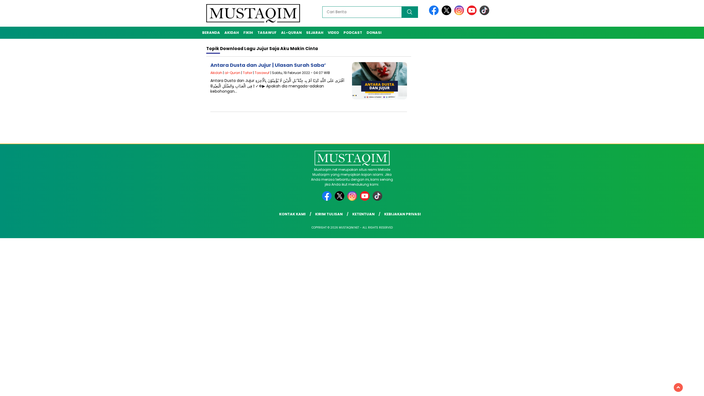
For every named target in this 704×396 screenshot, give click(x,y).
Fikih (248, 32)
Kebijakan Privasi (402, 214)
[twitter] (447, 14)
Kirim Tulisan (329, 214)
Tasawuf (267, 32)
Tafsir (247, 72)
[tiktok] (484, 14)
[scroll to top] (678, 387)
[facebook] (435, 14)
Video (333, 32)
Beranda (211, 32)
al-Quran (291, 32)
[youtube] (473, 14)
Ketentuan (363, 214)
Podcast (352, 32)
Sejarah (314, 32)
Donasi (374, 32)
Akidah (231, 32)
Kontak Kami (292, 214)
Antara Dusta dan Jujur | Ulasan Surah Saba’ (268, 65)
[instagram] (460, 14)
